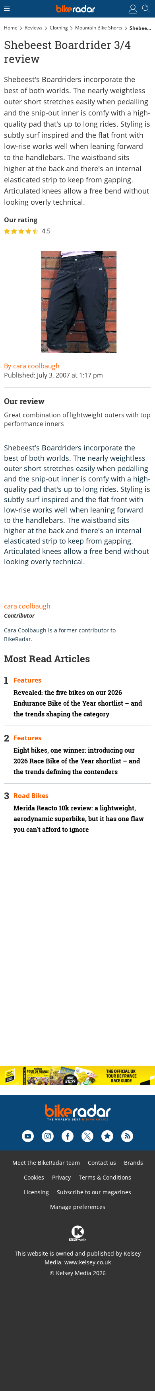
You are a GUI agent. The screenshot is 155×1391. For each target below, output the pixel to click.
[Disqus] (77, 956)
